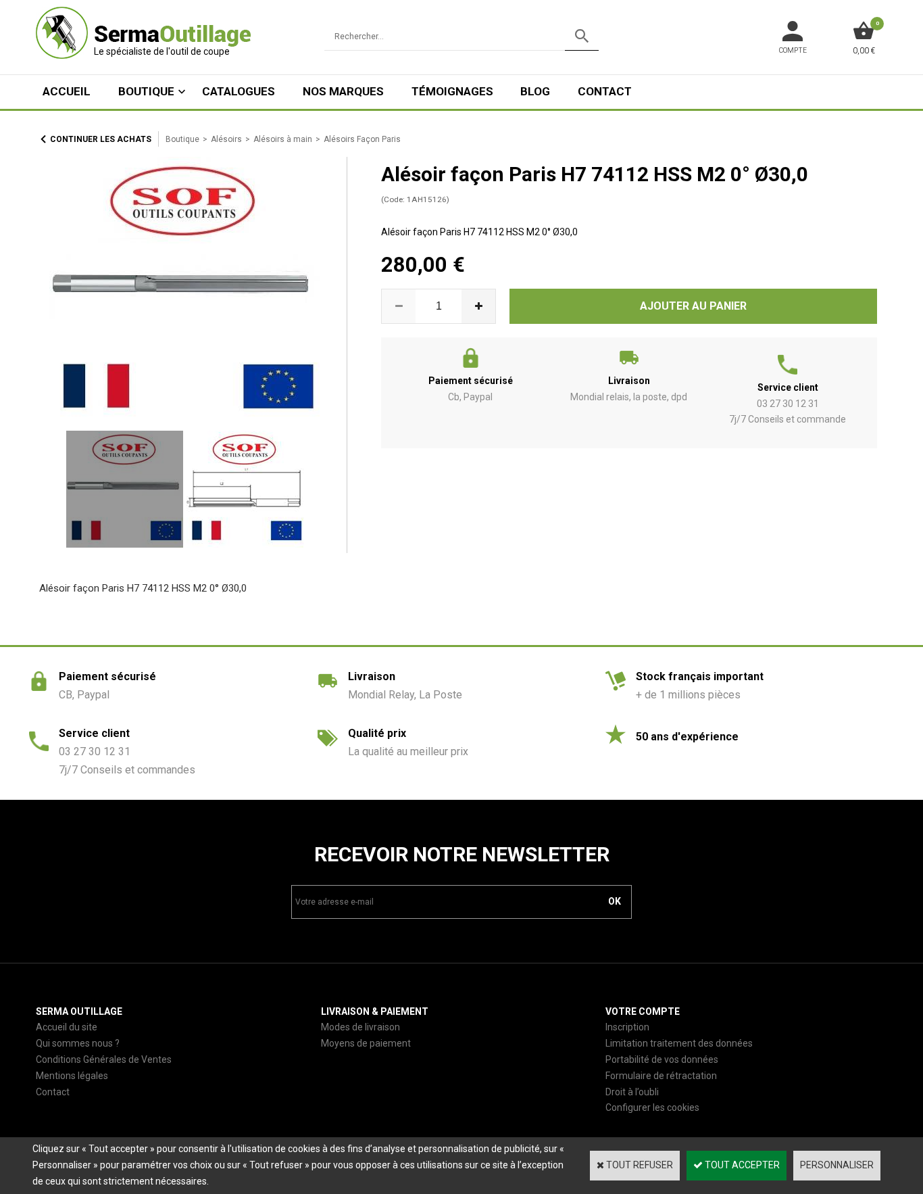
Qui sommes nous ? (78, 1043)
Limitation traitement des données (679, 1043)
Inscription (627, 1027)
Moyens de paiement (366, 1043)
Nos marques (343, 91)
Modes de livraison (360, 1027)
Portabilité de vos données (661, 1059)
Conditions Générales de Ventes (104, 1059)
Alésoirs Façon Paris (362, 139)
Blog (535, 91)
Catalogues (238, 91)
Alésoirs (226, 139)
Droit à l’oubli (632, 1091)
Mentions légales (72, 1075)
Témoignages (452, 91)
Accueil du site (66, 1027)
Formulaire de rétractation (661, 1075)
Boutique (146, 91)
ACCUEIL (67, 91)
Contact (605, 91)
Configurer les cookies (652, 1107)
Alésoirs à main (282, 139)
